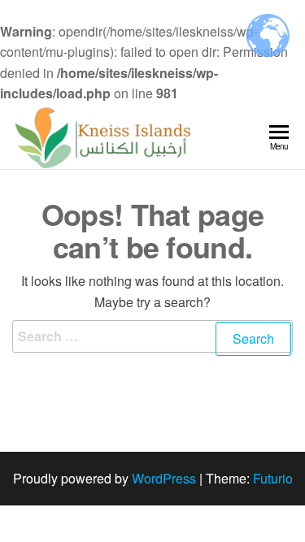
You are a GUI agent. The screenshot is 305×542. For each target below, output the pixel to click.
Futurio (273, 478)
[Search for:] (152, 347)
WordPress (164, 478)
